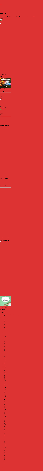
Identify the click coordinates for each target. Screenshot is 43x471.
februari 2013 (3, 415)
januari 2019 (3, 372)
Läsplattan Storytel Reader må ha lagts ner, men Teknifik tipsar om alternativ (14, 315)
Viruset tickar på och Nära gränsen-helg (9, 314)
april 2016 (3, 392)
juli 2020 (2, 361)
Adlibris (8, 292)
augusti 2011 (3, 426)
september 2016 (3, 389)
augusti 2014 (3, 404)
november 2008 (3, 446)
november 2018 (3, 373)
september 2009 (3, 440)
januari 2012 (3, 423)
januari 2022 (3, 350)
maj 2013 (3, 413)
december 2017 (3, 380)
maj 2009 (3, 442)
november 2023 (3, 337)
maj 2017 (3, 384)
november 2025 (3, 322)
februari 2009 (3, 444)
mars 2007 (3, 458)
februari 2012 (3, 422)
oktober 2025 (3, 323)
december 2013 (3, 409)
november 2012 (3, 417)
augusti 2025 (3, 324)
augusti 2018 (3, 375)
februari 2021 (3, 357)
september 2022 (3, 345)
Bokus (1, 293)
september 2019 (3, 367)
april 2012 (3, 421)
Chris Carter (19, 20)
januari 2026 (3, 321)
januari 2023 (3, 343)
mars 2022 (3, 349)
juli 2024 (2, 332)
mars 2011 (3, 429)
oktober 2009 (3, 439)
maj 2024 (3, 333)
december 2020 (3, 358)
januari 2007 (3, 459)
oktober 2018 (3, 374)
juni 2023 (3, 340)
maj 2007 (3, 457)
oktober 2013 (3, 410)
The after (26, 20)
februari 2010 (3, 437)
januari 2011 (3, 430)
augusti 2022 (3, 346)
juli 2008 (2, 448)
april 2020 (3, 363)
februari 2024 (3, 335)
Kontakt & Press (3, 469)
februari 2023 (3, 342)
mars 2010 (3, 436)
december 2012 (3, 416)
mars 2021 (3, 356)
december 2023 (3, 336)
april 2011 (3, 428)
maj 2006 (3, 464)
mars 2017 (3, 385)
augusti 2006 (3, 462)
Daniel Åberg (1, 1)
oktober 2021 (3, 352)
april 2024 (3, 334)
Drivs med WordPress (5, 470)
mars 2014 (3, 407)
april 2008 (3, 450)
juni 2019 (3, 369)
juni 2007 (3, 456)
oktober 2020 (3, 359)
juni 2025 (3, 325)
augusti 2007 (3, 455)
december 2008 (3, 445)
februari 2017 (3, 386)
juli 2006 (2, 463)
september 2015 (3, 396)
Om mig (2, 8)
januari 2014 (3, 408)
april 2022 (3, 348)
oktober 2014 (3, 403)
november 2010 (3, 431)
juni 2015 (3, 398)
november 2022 (3, 344)
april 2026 (3, 320)
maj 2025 (3, 326)
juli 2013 (2, 412)
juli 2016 (2, 390)
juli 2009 (2, 441)
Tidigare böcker (3, 7)
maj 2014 (3, 406)
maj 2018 (3, 377)
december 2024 (3, 329)
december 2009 (3, 438)
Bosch (17, 20)
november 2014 (3, 402)
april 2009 (3, 443)
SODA (2, 6)
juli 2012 (2, 419)
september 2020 (3, 360)
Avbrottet (3, 467)
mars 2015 (3, 400)
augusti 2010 (3, 433)
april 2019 (3, 370)
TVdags (28, 20)
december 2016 (3, 387)
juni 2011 (3, 427)
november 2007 (3, 453)
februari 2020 (3, 364)
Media (15, 20)
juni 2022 (3, 347)
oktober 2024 (3, 330)
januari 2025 (3, 328)
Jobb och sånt (13, 20)
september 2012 (3, 418)
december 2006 (3, 460)
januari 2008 (3, 452)
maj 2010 (3, 435)
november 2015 (3, 395)
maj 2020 (3, 362)
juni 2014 (3, 405)
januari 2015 (3, 401)
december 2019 (3, 365)
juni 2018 (3, 376)
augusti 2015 (3, 397)
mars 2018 (3, 378)
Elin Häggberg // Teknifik (4, 316)
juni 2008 (3, 449)
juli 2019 (2, 368)
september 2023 (3, 338)
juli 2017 (2, 383)
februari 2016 (3, 393)
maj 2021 (3, 355)
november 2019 (3, 366)
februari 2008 (3, 451)
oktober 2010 (3, 432)
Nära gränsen (3, 466)
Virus (2, 5)
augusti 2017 (3, 382)
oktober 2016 (3, 388)
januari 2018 (3, 379)
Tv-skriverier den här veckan (5, 15)
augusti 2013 (3, 411)
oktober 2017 (3, 381)
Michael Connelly (23, 20)
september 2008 (3, 447)
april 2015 (3, 399)
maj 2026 (3, 319)
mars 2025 (3, 327)
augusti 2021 (3, 353)
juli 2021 (2, 354)
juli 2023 (2, 339)
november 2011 (3, 424)
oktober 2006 (3, 461)
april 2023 (3, 341)
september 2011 (3, 425)
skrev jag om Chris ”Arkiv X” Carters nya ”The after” (26, 16)
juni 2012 (3, 420)
